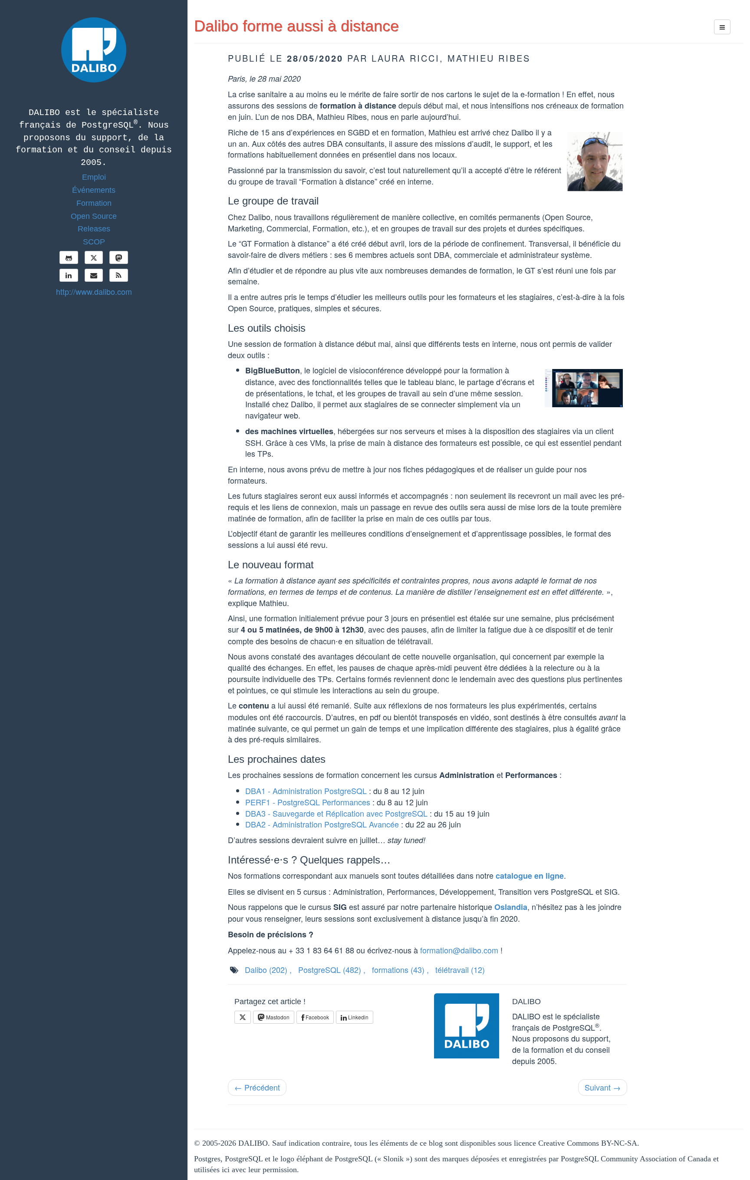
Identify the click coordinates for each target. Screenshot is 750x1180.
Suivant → (603, 1087)
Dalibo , (268, 969)
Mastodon (277, 1017)
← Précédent (257, 1087)
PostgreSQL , (331, 969)
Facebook (316, 1017)
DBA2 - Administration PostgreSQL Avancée (322, 824)
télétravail (460, 969)
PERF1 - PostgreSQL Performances (307, 802)
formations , (400, 969)
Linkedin (357, 1017)
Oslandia (510, 907)
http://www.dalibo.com (94, 291)
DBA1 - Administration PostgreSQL (306, 790)
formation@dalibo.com (459, 950)
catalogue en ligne (530, 875)
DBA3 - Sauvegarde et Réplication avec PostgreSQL (336, 813)
